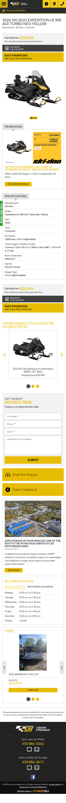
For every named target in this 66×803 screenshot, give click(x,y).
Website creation (24, 791)
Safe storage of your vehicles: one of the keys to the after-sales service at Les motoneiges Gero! (32, 543)
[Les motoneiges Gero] (25, 4)
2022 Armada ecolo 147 (24, 674)
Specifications (16, 196)
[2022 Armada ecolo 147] (33, 652)
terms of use (24, 787)
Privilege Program (15, 11)
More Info (33, 690)
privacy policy (54, 784)
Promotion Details (18, 184)
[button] (4, 355)
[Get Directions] (54, 4)
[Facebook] (33, 777)
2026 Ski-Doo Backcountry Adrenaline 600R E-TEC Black (33, 370)
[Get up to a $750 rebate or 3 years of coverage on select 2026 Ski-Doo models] (33, 147)
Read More (13, 570)
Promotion (13, 126)
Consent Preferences (38, 787)
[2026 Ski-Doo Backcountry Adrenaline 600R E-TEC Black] (33, 349)
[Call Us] (62, 4)
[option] (33, 354)
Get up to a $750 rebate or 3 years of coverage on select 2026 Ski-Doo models (32, 168)
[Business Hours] (46, 4)
